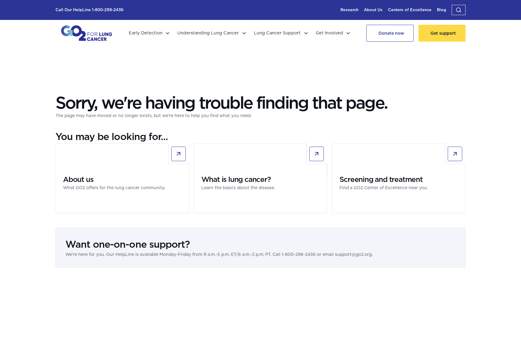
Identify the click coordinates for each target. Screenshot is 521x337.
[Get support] (442, 33)
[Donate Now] (390, 33)
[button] (459, 10)
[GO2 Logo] (86, 33)
